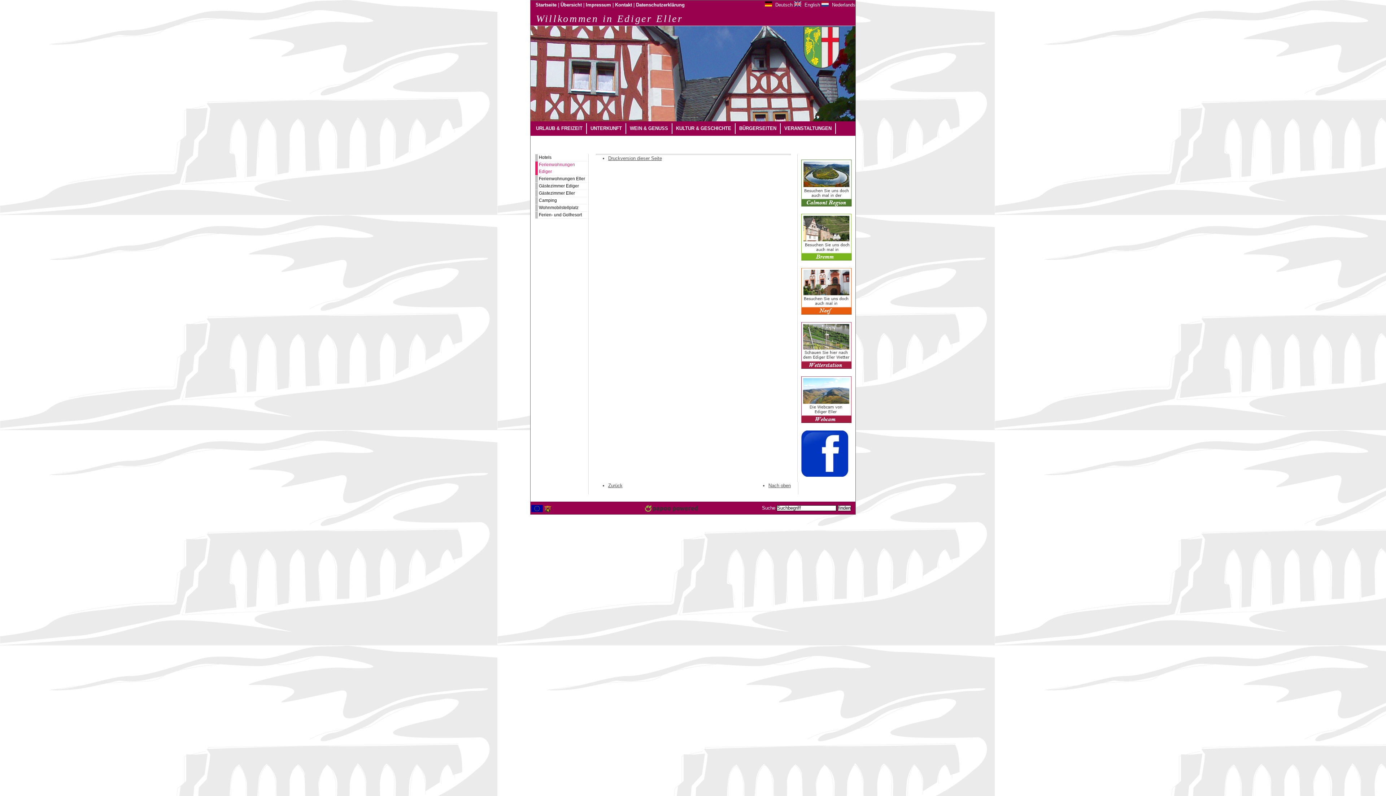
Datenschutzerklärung (660, 5)
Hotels (545, 157)
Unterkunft (606, 128)
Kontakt (623, 5)
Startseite (546, 5)
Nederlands (843, 5)
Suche (768, 508)
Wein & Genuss (649, 128)
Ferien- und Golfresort (560, 214)
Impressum (598, 5)
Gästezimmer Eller (557, 193)
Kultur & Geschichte (703, 128)
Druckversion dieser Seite (635, 158)
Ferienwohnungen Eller (562, 178)
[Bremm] (826, 259)
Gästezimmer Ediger (559, 186)
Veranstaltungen (808, 128)
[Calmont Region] (826, 205)
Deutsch (783, 5)
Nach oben (779, 485)
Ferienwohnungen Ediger (557, 168)
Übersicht (571, 5)
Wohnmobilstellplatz (559, 207)
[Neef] (826, 313)
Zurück (615, 485)
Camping (548, 200)
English (811, 5)
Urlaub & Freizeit (559, 128)
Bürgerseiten (757, 128)
